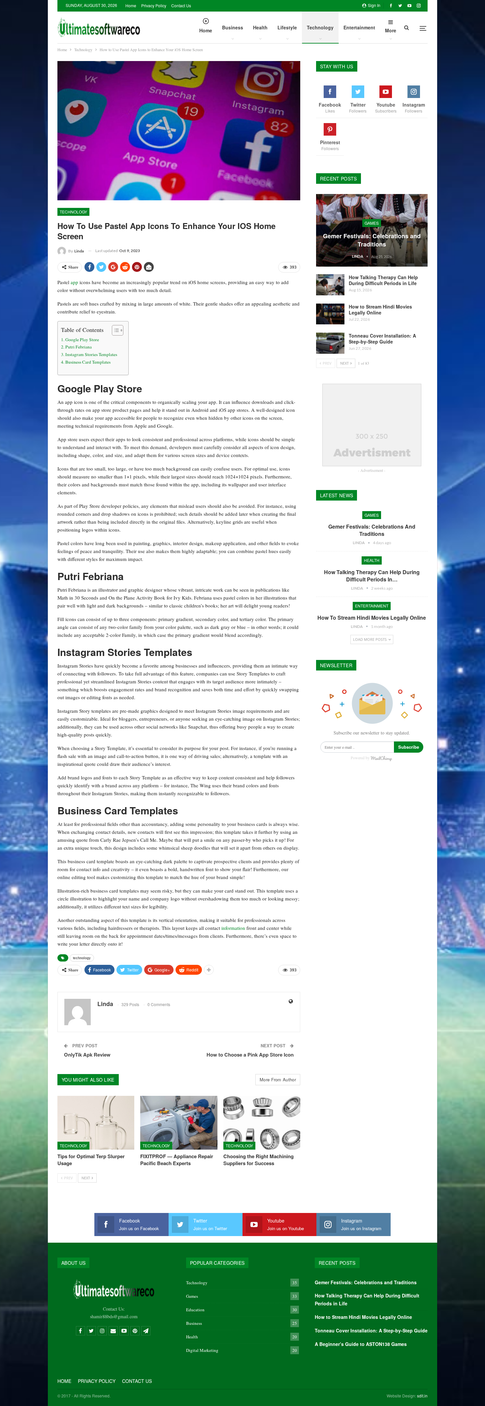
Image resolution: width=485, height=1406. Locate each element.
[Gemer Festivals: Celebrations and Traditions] (371, 230)
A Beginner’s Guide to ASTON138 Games (361, 1344)
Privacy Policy (153, 5)
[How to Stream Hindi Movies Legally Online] (330, 314)
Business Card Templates (88, 362)
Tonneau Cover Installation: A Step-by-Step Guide (382, 338)
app (74, 282)
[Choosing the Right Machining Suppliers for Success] (261, 1123)
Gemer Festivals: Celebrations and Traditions (372, 240)
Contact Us (181, 5)
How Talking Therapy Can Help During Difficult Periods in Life (383, 280)
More (390, 30)
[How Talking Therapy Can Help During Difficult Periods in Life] (330, 284)
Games (372, 223)
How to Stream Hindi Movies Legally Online (380, 309)
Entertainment (359, 27)
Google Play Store (82, 340)
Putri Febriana (78, 347)
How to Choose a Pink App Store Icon (250, 1054)
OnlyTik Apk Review (87, 1054)
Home (130, 5)
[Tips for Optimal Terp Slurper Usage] (95, 1123)
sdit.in (422, 1395)
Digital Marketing (202, 1350)
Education (195, 1310)
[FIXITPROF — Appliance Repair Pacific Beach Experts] (178, 1123)
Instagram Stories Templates (91, 354)
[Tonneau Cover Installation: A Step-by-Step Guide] (330, 343)
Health (260, 27)
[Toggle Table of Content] (114, 330)
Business (232, 27)
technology (82, 958)
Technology (320, 27)
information (233, 928)
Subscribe (408, 747)
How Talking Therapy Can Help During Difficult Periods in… (372, 575)
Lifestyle (287, 27)
